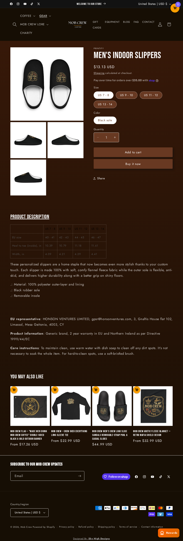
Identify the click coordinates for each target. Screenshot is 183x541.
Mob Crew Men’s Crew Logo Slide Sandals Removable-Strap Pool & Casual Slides (110, 434)
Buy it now (133, 164)
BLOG (126, 22)
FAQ (136, 22)
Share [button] (101, 178)
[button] (14, 24)
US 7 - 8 (103, 95)
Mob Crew (26, 527)
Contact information (152, 526)
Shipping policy (106, 526)
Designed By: (91, 538)
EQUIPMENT (112, 22)
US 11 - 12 (151, 95)
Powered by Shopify (44, 527)
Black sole (105, 120)
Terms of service (128, 526)
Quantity (99, 129)
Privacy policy (66, 526)
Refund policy (86, 526)
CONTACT (148, 22)
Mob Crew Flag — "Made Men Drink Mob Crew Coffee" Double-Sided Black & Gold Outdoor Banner (28, 434)
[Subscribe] (79, 476)
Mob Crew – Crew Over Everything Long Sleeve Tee (69, 433)
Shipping (99, 73)
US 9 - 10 (126, 95)
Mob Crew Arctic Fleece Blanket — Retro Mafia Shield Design (151, 433)
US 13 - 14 (105, 104)
